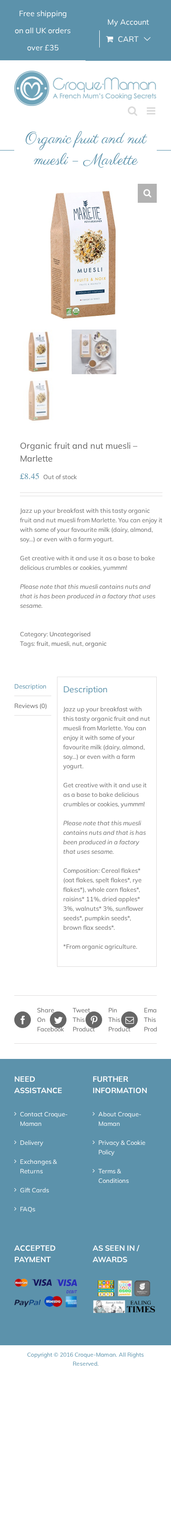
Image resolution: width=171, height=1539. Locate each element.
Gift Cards (34, 1190)
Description (30, 686)
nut (77, 643)
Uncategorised (70, 634)
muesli (60, 643)
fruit (42, 643)
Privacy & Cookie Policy (121, 1147)
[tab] (32, 686)
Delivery (31, 1142)
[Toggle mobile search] (132, 111)
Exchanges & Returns (38, 1166)
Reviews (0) (30, 705)
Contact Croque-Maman (44, 1118)
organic (95, 643)
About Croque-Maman (120, 1118)
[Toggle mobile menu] (152, 111)
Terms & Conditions (113, 1175)
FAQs (27, 1209)
